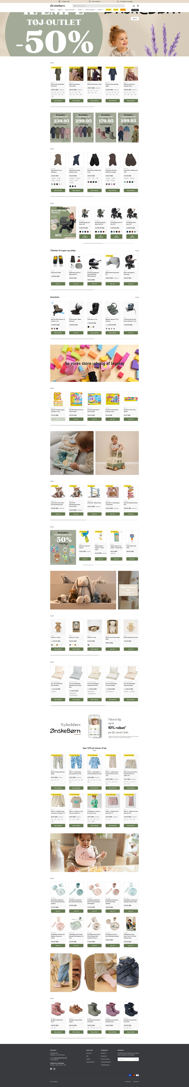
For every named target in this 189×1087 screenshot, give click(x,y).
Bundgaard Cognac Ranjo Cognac (75, 1020)
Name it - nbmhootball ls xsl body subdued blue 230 (94, 772)
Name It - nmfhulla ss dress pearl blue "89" (131, 812)
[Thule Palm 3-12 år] (94, 309)
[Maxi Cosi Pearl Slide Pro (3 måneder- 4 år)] (58, 309)
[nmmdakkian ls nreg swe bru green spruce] (94, 801)
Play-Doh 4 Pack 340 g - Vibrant (130, 410)
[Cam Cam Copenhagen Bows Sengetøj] (58, 673)
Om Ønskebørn (128, 1081)
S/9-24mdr (53, 178)
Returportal (104, 1056)
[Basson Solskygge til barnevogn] (131, 262)
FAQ (87, 1056)
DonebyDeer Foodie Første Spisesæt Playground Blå (130, 900)
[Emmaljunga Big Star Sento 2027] (85, 213)
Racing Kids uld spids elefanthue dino (74, 171)
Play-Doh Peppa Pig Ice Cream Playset (93, 410)
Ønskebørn (55, 1081)
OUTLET (123, 9)
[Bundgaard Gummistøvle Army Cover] (94, 1009)
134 (52, 96)
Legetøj (59, 9)
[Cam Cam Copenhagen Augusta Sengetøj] (131, 673)
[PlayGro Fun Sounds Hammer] (85, 537)
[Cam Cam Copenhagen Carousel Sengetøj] (113, 673)
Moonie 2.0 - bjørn (55, 637)
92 (60, 92)
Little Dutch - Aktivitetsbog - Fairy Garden (112, 503)
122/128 (93, 821)
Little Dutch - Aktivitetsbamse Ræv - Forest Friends (75, 504)
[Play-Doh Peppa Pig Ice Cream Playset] (94, 399)
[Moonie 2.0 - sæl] (94, 627)
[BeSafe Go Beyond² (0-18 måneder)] (113, 309)
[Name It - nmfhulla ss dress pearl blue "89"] (131, 801)
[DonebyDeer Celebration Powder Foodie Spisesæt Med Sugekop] (94, 889)
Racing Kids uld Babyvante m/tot (94, 171)
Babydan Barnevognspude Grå (112, 273)
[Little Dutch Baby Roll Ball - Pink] (131, 492)
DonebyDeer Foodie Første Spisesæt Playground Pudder (58, 936)
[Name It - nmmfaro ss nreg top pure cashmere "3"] (76, 801)
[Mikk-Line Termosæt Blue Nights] (113, 74)
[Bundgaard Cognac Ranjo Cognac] (76, 1009)
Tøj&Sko (100, 9)
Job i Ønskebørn (136, 1081)
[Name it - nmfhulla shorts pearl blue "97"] (113, 801)
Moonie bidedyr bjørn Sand (131, 637)
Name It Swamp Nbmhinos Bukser (58, 772)
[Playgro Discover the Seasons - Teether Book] (116, 537)
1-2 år (89, 178)
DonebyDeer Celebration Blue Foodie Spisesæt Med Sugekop (57, 901)
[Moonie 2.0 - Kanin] (76, 627)
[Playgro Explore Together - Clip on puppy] (101, 537)
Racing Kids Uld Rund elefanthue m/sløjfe (111, 171)
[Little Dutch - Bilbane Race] (94, 492)
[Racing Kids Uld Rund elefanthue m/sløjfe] (113, 160)
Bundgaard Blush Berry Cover (57, 1020)
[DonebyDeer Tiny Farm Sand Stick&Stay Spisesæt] (113, 924)
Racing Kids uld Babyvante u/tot (131, 171)
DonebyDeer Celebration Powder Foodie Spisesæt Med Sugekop (93, 901)
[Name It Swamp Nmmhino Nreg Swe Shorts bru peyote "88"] (131, 761)
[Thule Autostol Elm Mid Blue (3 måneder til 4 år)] (131, 309)
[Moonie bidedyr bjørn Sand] (131, 627)
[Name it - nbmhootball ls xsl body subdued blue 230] (94, 761)
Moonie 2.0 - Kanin (74, 637)
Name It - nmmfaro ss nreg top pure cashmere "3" (76, 812)
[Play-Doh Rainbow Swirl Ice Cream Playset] (76, 399)
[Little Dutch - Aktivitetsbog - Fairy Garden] (113, 492)
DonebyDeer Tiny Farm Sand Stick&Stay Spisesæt (112, 935)
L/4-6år (53, 180)
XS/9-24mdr (72, 178)
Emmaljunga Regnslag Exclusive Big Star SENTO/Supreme (93, 274)
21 (70, 1027)
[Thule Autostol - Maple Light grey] (76, 309)
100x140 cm (132, 691)
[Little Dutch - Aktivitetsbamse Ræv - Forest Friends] (76, 492)
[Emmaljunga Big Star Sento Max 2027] (101, 213)
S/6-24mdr (132, 178)
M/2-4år (58, 178)
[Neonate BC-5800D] (58, 262)
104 (79, 92)
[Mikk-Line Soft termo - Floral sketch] (76, 74)
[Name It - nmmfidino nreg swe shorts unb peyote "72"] (58, 801)
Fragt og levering (105, 1059)
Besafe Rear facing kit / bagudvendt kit (75, 273)
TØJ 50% (108, 9)
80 (70, 92)
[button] (138, 5)
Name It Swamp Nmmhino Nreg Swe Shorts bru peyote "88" (130, 773)
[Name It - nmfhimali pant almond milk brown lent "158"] (113, 761)
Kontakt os (103, 1053)
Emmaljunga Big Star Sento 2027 (84, 223)
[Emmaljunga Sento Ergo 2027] (132, 213)
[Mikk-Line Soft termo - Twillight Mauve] (131, 74)
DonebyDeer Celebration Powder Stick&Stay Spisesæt (112, 901)
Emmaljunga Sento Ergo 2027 (131, 223)
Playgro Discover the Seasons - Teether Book (116, 546)
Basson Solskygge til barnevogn (129, 273)
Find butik (88, 1053)
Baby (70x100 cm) (73, 693)
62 (73, 779)
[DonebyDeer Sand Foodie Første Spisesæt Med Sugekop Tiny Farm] (94, 924)
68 (94, 779)
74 (52, 92)
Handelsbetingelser (106, 1062)
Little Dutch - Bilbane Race (94, 502)
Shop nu (135, 18)
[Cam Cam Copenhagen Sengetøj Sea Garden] (94, 673)
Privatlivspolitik (90, 1062)
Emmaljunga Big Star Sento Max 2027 (100, 223)
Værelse (80, 9)
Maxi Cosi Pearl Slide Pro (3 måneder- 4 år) (58, 320)
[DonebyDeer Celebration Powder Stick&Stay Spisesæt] (113, 889)
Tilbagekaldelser (105, 1065)
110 (52, 94)
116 (55, 94)
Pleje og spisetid (90, 9)
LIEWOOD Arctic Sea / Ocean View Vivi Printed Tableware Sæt (130, 936)
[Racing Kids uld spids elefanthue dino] (76, 160)
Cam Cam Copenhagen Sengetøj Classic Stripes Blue (75, 685)
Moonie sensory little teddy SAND (113, 638)
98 (63, 92)
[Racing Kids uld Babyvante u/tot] (131, 160)
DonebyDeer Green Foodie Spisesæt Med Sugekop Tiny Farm (76, 936)
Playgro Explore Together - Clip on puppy (99, 547)
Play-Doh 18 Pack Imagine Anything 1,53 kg (57, 410)
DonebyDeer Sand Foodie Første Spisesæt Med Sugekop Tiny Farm (93, 936)
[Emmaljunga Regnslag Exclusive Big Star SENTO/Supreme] (94, 262)
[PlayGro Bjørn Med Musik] (132, 537)
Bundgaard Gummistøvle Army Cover (93, 1020)
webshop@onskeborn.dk (60, 1058)
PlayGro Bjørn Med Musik (131, 546)
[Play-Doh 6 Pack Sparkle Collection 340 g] (113, 399)
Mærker (52, 9)
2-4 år (93, 178)
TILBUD (116, 9)
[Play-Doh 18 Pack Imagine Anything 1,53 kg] (58, 399)
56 (52, 779)
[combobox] (98, 5)
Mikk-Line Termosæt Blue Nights (112, 85)
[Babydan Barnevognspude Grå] (113, 262)
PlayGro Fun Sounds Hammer (84, 546)
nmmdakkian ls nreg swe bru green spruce (93, 812)
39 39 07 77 (55, 1059)
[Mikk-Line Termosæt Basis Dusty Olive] (58, 74)
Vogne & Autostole (69, 9)
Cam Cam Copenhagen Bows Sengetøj (56, 684)
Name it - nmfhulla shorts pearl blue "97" (112, 812)
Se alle (52, 62)
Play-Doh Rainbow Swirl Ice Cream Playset (76, 410)
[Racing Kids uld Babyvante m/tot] (94, 160)
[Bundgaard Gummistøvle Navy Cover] (131, 1009)
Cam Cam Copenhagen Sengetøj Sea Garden (93, 684)
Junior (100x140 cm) (73, 695)
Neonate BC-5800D (56, 272)
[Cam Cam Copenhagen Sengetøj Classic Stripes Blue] (76, 673)
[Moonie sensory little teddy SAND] (113, 627)
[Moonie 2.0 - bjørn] (58, 627)
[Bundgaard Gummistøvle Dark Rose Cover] (113, 1009)
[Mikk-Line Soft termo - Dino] (94, 74)
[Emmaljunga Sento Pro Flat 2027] (116, 213)
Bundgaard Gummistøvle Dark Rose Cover (112, 1020)
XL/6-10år (58, 180)
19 (88, 1027)
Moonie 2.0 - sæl (91, 637)
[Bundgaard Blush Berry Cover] (58, 1009)
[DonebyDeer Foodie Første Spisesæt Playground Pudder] (58, 924)
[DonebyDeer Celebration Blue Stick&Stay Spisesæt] (76, 889)
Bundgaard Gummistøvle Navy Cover (130, 1020)
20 (52, 1027)
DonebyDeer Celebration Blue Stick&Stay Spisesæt (75, 900)
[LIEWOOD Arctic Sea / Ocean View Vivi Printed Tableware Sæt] (131, 924)
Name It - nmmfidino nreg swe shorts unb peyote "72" (58, 812)
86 (57, 92)
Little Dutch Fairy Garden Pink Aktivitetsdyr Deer (57, 503)
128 (62, 94)
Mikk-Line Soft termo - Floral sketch (74, 85)
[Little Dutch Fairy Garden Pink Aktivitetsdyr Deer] (58, 492)
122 (59, 94)
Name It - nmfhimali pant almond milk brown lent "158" (112, 773)
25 (73, 1027)
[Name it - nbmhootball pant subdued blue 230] (76, 761)
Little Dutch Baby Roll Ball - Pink (131, 503)
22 (97, 1027)
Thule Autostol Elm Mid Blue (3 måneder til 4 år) (130, 320)
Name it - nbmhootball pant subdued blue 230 (75, 772)
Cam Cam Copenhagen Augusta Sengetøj (129, 684)
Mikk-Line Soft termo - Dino (94, 84)
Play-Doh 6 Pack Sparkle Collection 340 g (112, 410)
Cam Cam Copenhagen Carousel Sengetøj (111, 684)
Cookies (88, 1059)
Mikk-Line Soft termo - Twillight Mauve (129, 85)
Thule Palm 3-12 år (92, 319)
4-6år (97, 178)
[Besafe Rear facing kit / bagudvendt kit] (76, 262)
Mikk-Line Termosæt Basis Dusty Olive (57, 85)
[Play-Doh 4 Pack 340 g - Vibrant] (131, 399)
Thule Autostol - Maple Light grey (75, 320)
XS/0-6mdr (126, 178)
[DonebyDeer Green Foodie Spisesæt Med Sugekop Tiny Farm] (76, 924)
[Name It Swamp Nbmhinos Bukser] (58, 761)
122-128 (77, 819)
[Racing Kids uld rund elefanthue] (58, 160)
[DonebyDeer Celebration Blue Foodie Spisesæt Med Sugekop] (58, 889)
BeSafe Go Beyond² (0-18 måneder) (112, 320)
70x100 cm (54, 691)
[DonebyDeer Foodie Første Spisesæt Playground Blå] (131, 889)
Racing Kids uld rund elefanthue (56, 171)
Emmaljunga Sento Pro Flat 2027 (116, 223)
